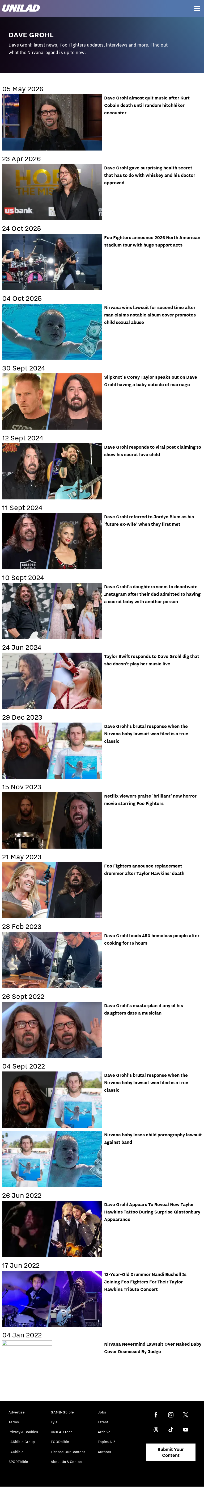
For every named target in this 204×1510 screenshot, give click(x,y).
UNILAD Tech (62, 1431)
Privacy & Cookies (23, 1431)
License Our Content (68, 1451)
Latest (103, 1422)
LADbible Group (21, 1441)
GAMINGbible (62, 1412)
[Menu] (197, 8)
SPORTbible (18, 1461)
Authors (104, 1451)
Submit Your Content (171, 1452)
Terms (13, 1422)
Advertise (16, 1412)
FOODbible (60, 1441)
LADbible (16, 1451)
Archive (104, 1431)
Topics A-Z (107, 1441)
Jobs (102, 1412)
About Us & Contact (67, 1461)
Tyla (54, 1422)
